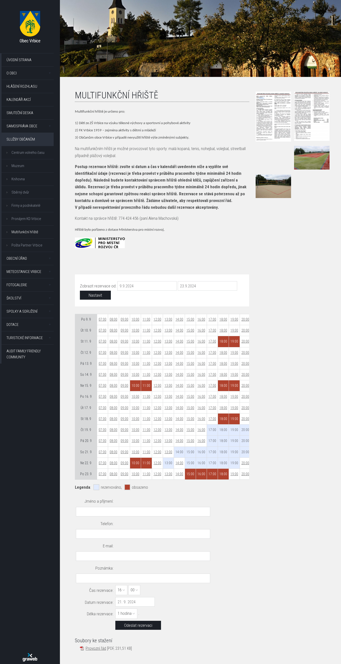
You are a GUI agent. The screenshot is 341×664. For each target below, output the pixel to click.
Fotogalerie (16, 285)
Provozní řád (96, 648)
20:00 (245, 319)
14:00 (179, 319)
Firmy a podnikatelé (25, 205)
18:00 (223, 319)
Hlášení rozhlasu (21, 86)
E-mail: (108, 545)
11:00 (146, 319)
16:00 (201, 319)
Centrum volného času (27, 152)
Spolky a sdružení (21, 311)
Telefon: (106, 523)
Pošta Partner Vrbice (26, 245)
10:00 (135, 319)
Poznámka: (104, 568)
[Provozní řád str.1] (273, 117)
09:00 (124, 319)
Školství (13, 298)
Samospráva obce (21, 126)
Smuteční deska (19, 113)
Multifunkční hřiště (24, 232)
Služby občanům (20, 139)
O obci (11, 73)
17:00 (212, 319)
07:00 (102, 319)
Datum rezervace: (99, 602)
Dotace (12, 324)
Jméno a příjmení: (98, 501)
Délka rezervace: (100, 613)
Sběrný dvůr (20, 192)
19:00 (234, 319)
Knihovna (18, 179)
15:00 (190, 319)
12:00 (157, 319)
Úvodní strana (18, 60)
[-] (312, 157)
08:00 (113, 319)
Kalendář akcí (18, 99)
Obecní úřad (16, 258)
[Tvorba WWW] (30, 657)
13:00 (168, 319)
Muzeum (17, 166)
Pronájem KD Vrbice (26, 219)
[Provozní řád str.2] (312, 116)
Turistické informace (24, 338)
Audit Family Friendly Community (23, 354)
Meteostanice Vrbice (23, 271)
